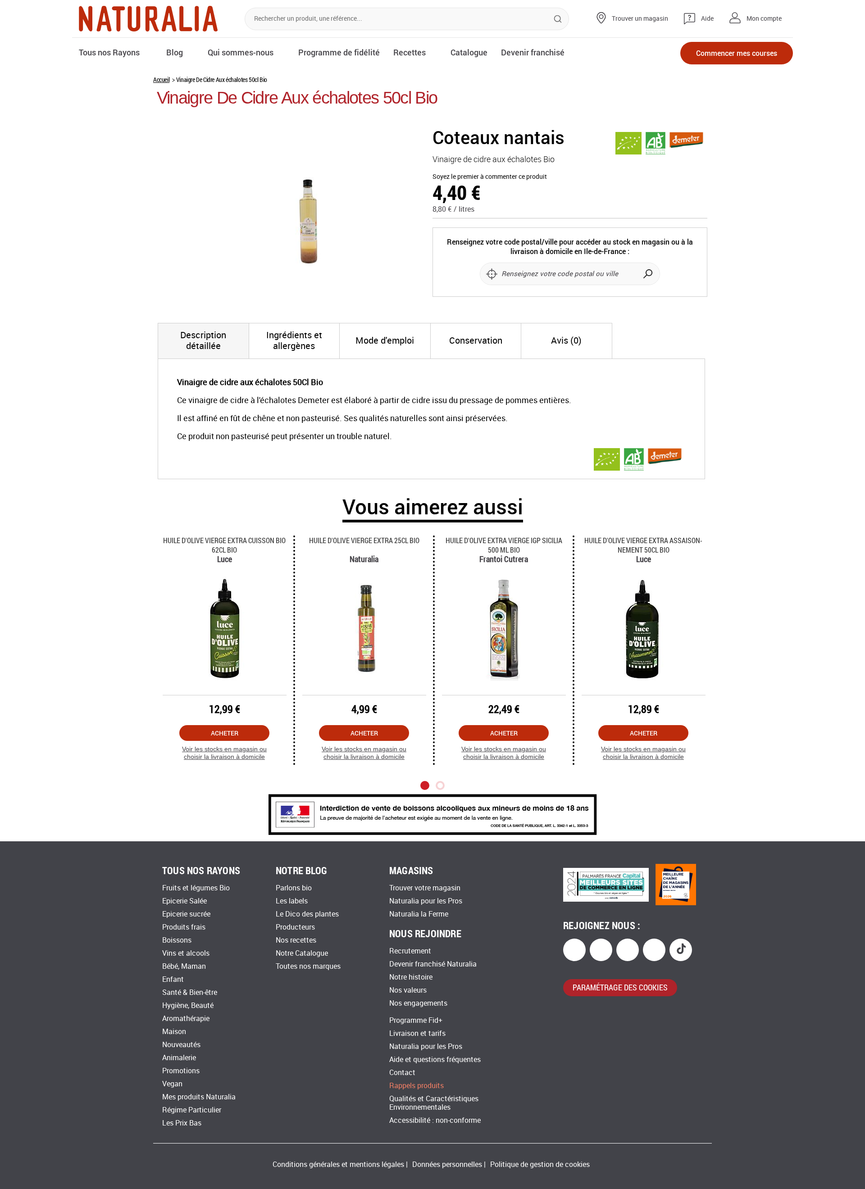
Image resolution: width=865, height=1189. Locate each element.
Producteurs (295, 927)
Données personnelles (447, 1164)
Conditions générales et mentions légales (338, 1164)
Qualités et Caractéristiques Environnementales (433, 1103)
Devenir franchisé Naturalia (433, 964)
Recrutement (410, 951)
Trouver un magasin (640, 19)
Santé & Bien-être (189, 992)
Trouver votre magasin (424, 888)
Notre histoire (410, 977)
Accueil (161, 79)
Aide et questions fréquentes (435, 1059)
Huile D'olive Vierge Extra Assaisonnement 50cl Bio (643, 545)
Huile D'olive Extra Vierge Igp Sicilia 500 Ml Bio (504, 545)
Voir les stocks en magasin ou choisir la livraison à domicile (224, 752)
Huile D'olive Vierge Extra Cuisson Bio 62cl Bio (224, 545)
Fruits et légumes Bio (196, 888)
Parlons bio (294, 888)
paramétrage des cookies (620, 987)
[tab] (203, 341)
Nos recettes (296, 940)
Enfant (173, 979)
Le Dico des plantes (307, 914)
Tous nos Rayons (109, 52)
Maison (174, 1031)
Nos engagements (418, 1003)
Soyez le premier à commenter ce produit (489, 177)
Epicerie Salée (184, 901)
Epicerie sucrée (186, 914)
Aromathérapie (185, 1018)
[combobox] (407, 19)
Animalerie (179, 1057)
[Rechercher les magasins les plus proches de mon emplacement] (491, 274)
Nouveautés (181, 1044)
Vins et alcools (185, 953)
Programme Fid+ (415, 1020)
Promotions (181, 1070)
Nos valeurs (408, 990)
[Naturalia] (148, 19)
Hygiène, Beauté (188, 1005)
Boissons (176, 940)
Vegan (172, 1084)
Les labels (292, 901)
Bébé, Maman (184, 966)
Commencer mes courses (736, 53)
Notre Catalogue (302, 953)
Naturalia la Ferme (418, 914)
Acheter (224, 733)
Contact (402, 1072)
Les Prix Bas (181, 1123)
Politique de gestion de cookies (540, 1164)
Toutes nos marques (308, 966)
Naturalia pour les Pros (425, 901)
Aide (707, 19)
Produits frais (183, 927)
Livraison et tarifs (417, 1033)
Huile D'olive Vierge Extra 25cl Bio (364, 540)
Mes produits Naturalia (199, 1097)
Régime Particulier (191, 1110)
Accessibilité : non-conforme (435, 1120)
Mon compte (764, 19)
